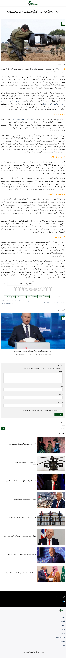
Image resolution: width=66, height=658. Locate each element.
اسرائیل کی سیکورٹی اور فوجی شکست (22, 119)
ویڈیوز (64, 646)
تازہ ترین (63, 617)
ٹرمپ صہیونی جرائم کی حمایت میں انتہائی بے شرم (25, 499)
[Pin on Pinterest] (31, 289)
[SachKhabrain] (33, 3)
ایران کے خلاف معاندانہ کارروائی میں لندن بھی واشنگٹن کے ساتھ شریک (20, 536)
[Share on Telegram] (15, 289)
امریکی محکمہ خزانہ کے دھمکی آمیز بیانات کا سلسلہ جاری (22, 518)
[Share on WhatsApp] (50, 289)
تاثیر (13, 296)
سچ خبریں (62, 69)
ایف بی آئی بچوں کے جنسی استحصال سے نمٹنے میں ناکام (51, 303)
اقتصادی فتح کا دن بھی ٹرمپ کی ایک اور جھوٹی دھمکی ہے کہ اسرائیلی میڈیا (21, 481)
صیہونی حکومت (7, 296)
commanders (46, 296)
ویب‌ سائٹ (59, 402)
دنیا (33, 9)
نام (62, 386)
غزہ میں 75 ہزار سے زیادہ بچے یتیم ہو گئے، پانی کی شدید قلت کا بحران (22, 444)
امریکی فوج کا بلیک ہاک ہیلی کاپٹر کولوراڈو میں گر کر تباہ (24, 462)
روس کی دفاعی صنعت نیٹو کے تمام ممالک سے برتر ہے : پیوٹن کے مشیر (21, 554)
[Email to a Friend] (35, 289)
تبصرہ (61, 371)
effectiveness (34, 296)
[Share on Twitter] (39, 289)
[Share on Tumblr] (19, 289)
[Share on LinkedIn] (23, 289)
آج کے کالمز (63, 633)
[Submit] (3, 428)
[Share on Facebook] (46, 289)
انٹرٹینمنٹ (62, 641)
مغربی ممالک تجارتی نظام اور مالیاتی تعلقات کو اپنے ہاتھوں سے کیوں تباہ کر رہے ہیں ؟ (33, 351)
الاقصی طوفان (19, 296)
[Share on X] (42, 289)
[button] (64, 3)
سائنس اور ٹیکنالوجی (60, 637)
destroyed (40, 296)
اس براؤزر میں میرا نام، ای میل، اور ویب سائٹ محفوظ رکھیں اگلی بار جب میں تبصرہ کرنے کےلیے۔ (40, 410)
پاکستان (63, 621)
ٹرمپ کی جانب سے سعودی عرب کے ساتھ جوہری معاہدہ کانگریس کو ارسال (20, 573)
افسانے (24, 296)
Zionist (29, 296)
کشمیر (63, 625)
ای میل (61, 394)
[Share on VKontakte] (27, 289)
